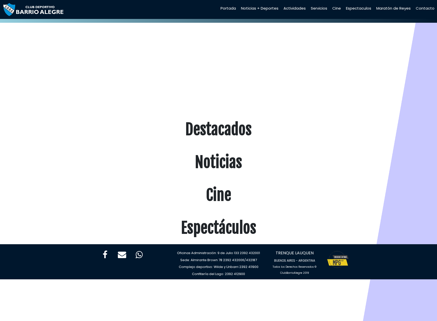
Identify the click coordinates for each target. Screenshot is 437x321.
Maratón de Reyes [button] (393, 8)
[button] (32, 63)
